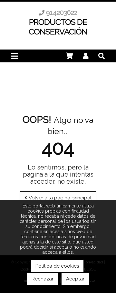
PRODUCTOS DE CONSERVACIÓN (58, 26)
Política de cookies (57, 266)
